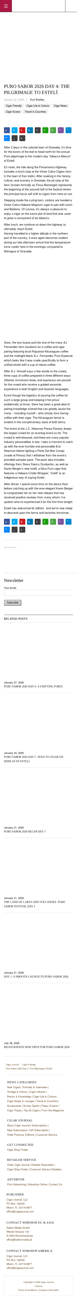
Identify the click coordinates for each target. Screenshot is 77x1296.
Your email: (10, 588)
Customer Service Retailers (46, 1169)
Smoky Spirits (31, 1106)
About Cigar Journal (18, 1125)
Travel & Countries (35, 111)
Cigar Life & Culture (38, 105)
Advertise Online (37, 1184)
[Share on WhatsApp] (45, 130)
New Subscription (17, 1130)
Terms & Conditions (27, 1289)
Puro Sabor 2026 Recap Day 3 (24, 831)
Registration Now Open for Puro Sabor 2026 (37, 1047)
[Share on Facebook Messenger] (7, 138)
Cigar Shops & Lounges (20, 1101)
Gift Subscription (39, 1130)
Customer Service (46, 1134)
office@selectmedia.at (19, 1239)
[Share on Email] (38, 130)
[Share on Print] (22, 138)
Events (54, 1106)
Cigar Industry (37, 1092)
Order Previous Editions (20, 1134)
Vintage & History (17, 1092)
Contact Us (55, 1184)
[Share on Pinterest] (22, 130)
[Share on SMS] (53, 130)
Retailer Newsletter (42, 1165)
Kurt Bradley (37, 99)
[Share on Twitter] (15, 130)
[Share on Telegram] (68, 130)
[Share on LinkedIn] (30, 130)
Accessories (14, 1106)
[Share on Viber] (61, 130)
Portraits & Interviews (35, 1087)
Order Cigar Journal (18, 1165)
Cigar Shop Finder (17, 1150)
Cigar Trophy (14, 1110)
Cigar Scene (13, 111)
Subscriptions (39, 1125)
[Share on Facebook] (7, 130)
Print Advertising (16, 1184)
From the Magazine (53, 1110)
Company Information (48, 1289)
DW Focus (38, 6)
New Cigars (14, 1087)
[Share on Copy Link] (15, 138)
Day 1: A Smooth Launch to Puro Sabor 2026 (36, 976)
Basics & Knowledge (19, 1096)
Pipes (44, 1106)
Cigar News (60, 105)
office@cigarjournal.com (20, 1211)
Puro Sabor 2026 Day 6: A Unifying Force (33, 686)
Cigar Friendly (14, 105)
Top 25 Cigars (32, 1110)
